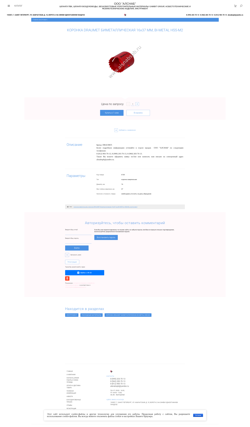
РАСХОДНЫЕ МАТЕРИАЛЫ (91, 315)
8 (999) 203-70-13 (192, 15)
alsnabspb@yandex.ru (235, 15)
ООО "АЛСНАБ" (125, 3)
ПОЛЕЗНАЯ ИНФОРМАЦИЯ (71, 392)
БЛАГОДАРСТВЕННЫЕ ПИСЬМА (74, 401)
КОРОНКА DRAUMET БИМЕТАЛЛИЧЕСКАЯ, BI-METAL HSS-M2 (128, 315)
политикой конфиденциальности (75, 287)
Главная (35, 19)
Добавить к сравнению (127, 130)
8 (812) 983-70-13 (220, 15)
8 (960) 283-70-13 (206, 15)
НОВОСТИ (70, 396)
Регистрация (72, 262)
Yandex (67, 278)
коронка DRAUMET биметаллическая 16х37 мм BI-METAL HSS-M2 (108, 207)
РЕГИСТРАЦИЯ (71, 408)
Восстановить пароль (106, 237)
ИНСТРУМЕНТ (43, 19)
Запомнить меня (75, 255)
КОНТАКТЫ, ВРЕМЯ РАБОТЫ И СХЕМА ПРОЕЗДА (73, 380)
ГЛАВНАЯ (70, 371)
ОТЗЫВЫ (69, 405)
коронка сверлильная (81, 207)
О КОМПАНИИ (71, 374)
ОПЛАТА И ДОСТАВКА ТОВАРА (73, 387)
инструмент (133, 207)
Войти (76, 248)
